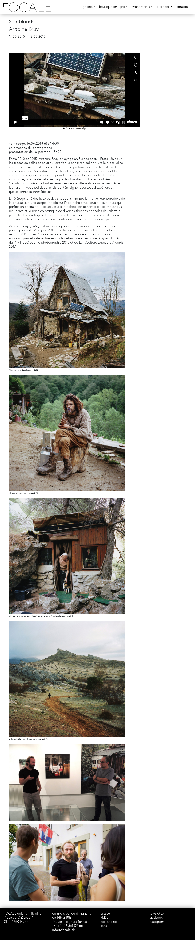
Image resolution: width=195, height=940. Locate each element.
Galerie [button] (88, 7)
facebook (156, 917)
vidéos (105, 917)
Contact (182, 7)
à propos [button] (163, 7)
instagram (156, 922)
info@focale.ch (63, 930)
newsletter (157, 913)
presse (105, 913)
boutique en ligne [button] (112, 7)
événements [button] (141, 7)
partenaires (108, 922)
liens (103, 926)
